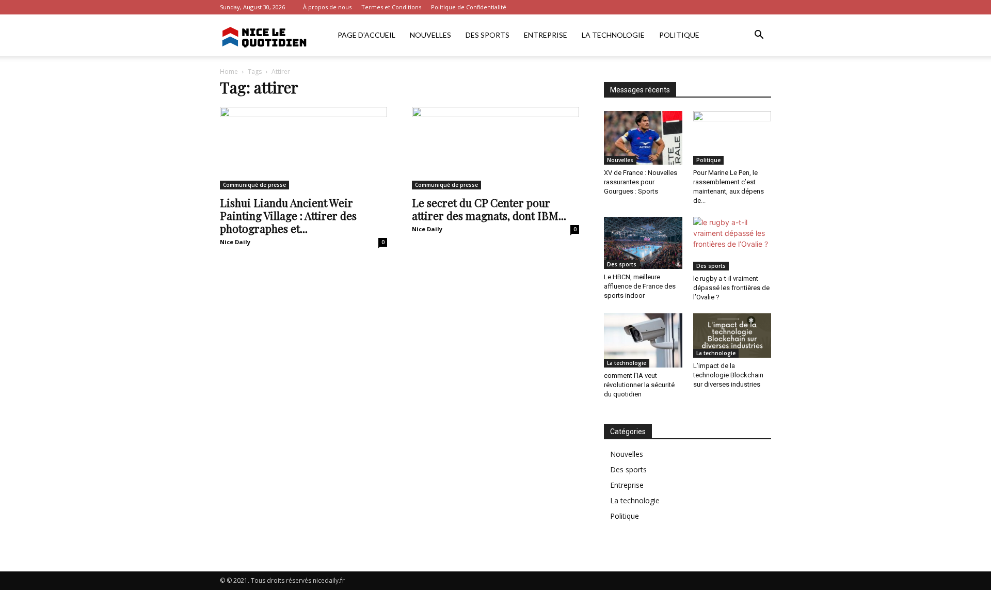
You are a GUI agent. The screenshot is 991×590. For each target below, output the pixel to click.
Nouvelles (430, 34)
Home (229, 71)
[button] (758, 36)
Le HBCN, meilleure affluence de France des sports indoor (640, 286)
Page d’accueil (366, 34)
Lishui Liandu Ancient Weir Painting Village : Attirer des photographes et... (288, 215)
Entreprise (545, 34)
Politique (679, 34)
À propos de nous (327, 7)
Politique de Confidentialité (468, 7)
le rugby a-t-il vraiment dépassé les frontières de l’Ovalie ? (731, 288)
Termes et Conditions (391, 7)
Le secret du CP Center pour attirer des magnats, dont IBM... (489, 208)
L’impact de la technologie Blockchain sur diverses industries (728, 375)
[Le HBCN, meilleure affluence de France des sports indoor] (643, 243)
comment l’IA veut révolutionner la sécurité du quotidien (639, 385)
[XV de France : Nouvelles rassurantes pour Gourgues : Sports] (643, 138)
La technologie (613, 34)
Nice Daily (235, 242)
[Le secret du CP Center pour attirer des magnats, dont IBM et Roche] (495, 148)
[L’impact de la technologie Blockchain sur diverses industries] (732, 335)
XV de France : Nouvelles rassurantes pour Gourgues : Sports (640, 182)
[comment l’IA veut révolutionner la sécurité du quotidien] (643, 340)
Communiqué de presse (254, 184)
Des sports (487, 34)
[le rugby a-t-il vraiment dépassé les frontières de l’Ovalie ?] (732, 243)
